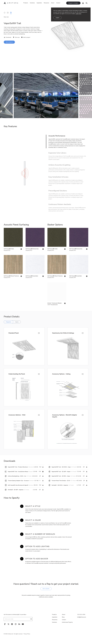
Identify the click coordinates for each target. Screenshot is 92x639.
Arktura (11, 3)
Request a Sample (73, 3)
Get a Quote (9, 42)
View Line (6, 17)
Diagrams (8, 322)
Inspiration (39, 3)
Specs (17, 322)
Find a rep (17, 37)
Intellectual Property (67, 622)
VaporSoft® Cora (8, 13)
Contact (58, 3)
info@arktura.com (81, 617)
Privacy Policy (27, 634)
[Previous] (3, 95)
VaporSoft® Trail (11, 13)
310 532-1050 (81, 614)
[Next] (88, 95)
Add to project (26, 37)
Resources (54, 619)
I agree (57, 17)
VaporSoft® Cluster (4, 13)
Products (25, 3)
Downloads (8, 37)
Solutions (32, 3)
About (52, 3)
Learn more (78, 13)
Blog (63, 617)
